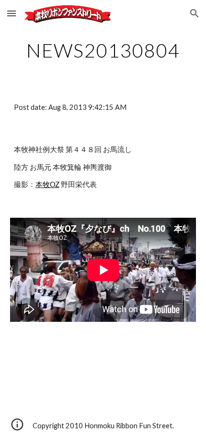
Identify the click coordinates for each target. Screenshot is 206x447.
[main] (103, 50)
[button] (11, 13)
